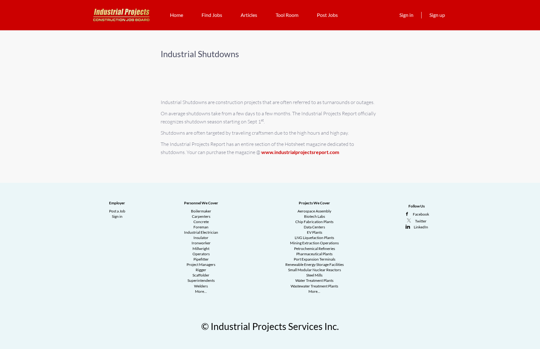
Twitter (421, 221)
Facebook (421, 214)
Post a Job (117, 211)
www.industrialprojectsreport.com (300, 152)
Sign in (406, 15)
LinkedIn (421, 227)
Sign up (437, 15)
